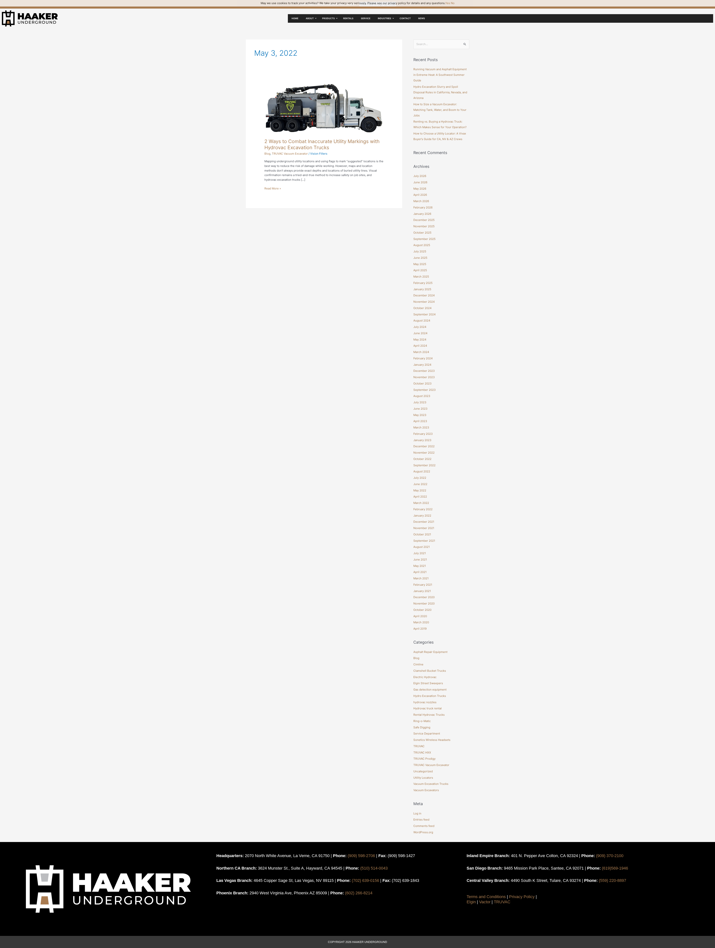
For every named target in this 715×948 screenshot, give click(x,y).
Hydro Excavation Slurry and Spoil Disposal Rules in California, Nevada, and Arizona (440, 92)
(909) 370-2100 (609, 855)
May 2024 (419, 339)
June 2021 (420, 559)
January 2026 (422, 214)
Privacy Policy (522, 896)
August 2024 (421, 320)
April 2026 (420, 195)
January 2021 (422, 591)
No (453, 3)
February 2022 (423, 509)
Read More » (272, 188)
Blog (267, 153)
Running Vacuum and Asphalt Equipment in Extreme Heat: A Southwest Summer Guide (440, 74)
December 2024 (424, 295)
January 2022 (422, 515)
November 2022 (424, 452)
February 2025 (423, 283)
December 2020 (424, 597)
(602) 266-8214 (358, 893)
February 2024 (423, 358)
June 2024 (420, 333)
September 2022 (424, 465)
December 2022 (424, 446)
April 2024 (420, 345)
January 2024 (422, 364)
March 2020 (421, 622)
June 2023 (420, 408)
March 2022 (421, 503)
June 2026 (420, 182)
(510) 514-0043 (374, 868)
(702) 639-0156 (365, 880)
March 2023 (421, 427)
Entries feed (421, 819)
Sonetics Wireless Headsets (431, 740)
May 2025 (419, 264)
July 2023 (419, 402)
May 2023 (419, 415)
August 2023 (421, 396)
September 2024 (424, 314)
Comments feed (423, 826)
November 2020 (424, 603)
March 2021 (421, 578)
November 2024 (424, 301)
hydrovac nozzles (424, 702)
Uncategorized (423, 771)
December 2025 (424, 220)
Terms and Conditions (486, 896)
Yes (447, 3)
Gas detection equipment (430, 689)
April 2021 (420, 572)
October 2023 (422, 383)
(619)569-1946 (615, 868)
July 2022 (419, 477)
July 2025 (419, 251)
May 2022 (419, 490)
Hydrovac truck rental (427, 708)
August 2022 (421, 471)
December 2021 (423, 521)
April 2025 (420, 270)
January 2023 (422, 440)
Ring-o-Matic (422, 721)
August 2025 (421, 245)
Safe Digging (421, 727)
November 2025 (424, 226)
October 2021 (422, 534)
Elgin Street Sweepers (428, 683)
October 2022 (422, 459)
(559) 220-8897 (612, 880)
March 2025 (421, 276)
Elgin (471, 902)
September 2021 (424, 540)
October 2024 (422, 308)
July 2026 (419, 176)
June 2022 (420, 484)
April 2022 (420, 496)
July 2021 (419, 553)
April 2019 (420, 628)
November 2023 (424, 377)
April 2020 (420, 616)
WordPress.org (423, 832)
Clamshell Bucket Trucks (429, 670)
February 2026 (423, 207)
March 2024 (421, 352)
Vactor (484, 902)
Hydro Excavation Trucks (429, 696)
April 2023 (420, 421)
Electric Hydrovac (424, 677)
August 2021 (421, 547)
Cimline (418, 664)
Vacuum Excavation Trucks (430, 784)
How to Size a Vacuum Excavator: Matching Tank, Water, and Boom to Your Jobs (439, 109)
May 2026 (419, 188)
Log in (417, 813)
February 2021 (422, 584)
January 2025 (422, 289)
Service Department (426, 733)
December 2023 (424, 371)
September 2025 (424, 239)
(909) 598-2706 (361, 855)
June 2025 (420, 257)
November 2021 (423, 528)
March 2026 (421, 201)
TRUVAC (419, 746)
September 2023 (424, 390)
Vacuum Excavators (426, 790)
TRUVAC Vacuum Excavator (290, 153)
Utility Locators (423, 777)
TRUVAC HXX (422, 752)
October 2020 (422, 610)
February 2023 (423, 434)
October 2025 (422, 232)
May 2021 (419, 566)
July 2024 (419, 327)
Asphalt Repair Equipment (430, 652)
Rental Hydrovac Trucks (429, 714)
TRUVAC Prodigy (424, 758)
